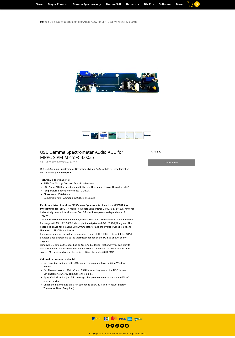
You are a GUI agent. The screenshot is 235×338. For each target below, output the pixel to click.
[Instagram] (117, 326)
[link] (194, 4)
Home (43, 21)
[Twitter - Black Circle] (112, 326)
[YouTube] (122, 326)
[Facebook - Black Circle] (108, 326)
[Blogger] (127, 326)
